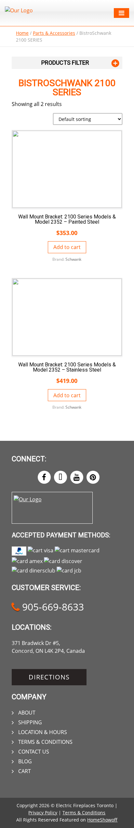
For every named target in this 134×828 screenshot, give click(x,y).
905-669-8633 (52, 606)
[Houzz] (60, 477)
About (26, 712)
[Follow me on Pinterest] (93, 477)
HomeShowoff (102, 820)
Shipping (30, 722)
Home (22, 33)
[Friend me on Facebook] (44, 477)
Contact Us (33, 751)
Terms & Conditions (45, 741)
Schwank (73, 259)
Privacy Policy (42, 812)
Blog (25, 761)
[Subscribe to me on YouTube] (76, 477)
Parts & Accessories (54, 33)
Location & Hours (42, 732)
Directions (49, 677)
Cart (24, 771)
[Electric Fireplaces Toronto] (19, 10)
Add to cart (67, 247)
